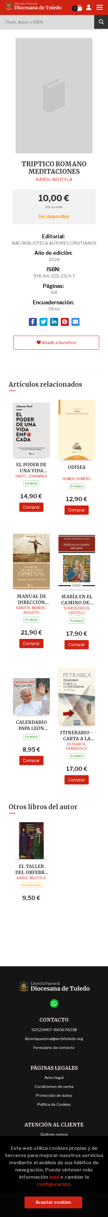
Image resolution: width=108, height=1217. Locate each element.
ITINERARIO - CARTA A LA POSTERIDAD (76, 735)
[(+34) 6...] (54, 1003)
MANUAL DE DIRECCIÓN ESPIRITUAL (31, 599)
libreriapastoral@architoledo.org (54, 1038)
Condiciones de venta (54, 1086)
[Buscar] (101, 22)
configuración (53, 1184)
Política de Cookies (54, 1104)
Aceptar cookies (53, 1202)
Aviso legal (54, 1077)
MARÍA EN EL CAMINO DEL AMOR (76, 599)
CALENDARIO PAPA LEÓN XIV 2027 (31, 725)
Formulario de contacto (54, 1047)
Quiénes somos (54, 1134)
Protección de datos (54, 1095)
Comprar (31, 507)
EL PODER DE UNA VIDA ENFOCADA (31, 467)
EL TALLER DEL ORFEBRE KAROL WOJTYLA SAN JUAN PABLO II (31, 869)
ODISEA (77, 467)
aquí (54, 1177)
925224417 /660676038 (54, 1029)
